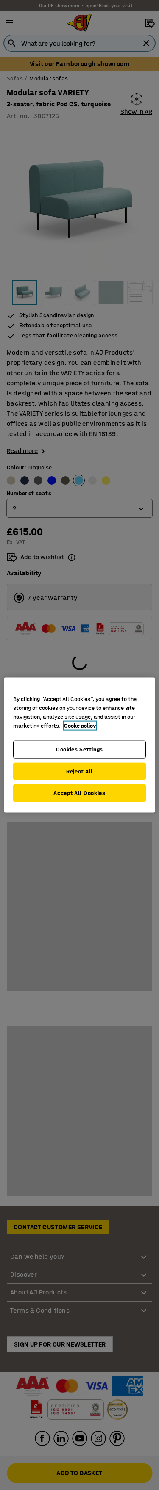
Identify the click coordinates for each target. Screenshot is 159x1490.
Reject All (79, 771)
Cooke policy (80, 725)
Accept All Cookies (79, 793)
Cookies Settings (79, 749)
